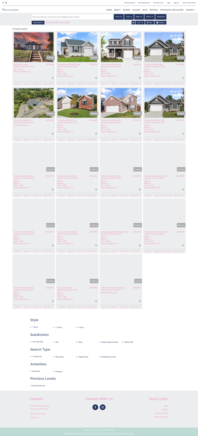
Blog (145, 10)
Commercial (37, 356)
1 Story (35, 327)
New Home (59, 357)
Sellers (136, 10)
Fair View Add (38, 342)
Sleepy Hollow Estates (109, 342)
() (129, 3)
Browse (39, 385)
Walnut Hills (128, 342)
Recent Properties (161, 417)
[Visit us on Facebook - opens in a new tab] (3, 3)
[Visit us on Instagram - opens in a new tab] (6, 3)
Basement (36, 371)
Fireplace (58, 371)
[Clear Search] (133, 22)
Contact (190, 10)
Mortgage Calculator (171, 10)
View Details (34, 47)
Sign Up (176, 3)
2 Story (81, 327)
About (117, 10)
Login (168, 3)
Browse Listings (128, 433)
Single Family (83, 357)
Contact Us (34, 417)
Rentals (154, 10)
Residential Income (108, 357)
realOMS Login (117, 433)
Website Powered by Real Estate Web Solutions (99, 430)
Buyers (126, 10)
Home (109, 10)
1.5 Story (58, 327)
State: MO (63, 22)
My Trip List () (158, 3)
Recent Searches (161, 413)
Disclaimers (107, 433)
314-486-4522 (190, 3)
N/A (56, 342)
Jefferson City (51, 22)
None (80, 342)
